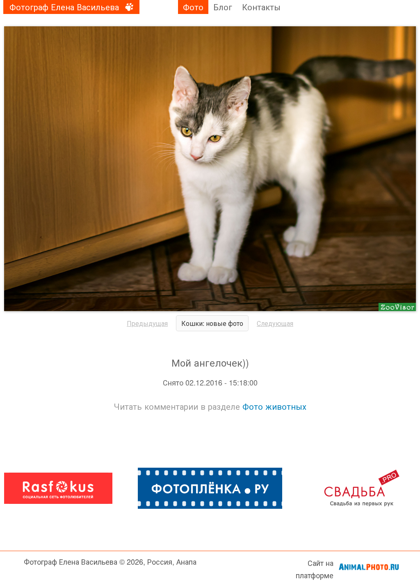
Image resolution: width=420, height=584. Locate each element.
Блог (222, 7)
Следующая (275, 323)
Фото (193, 7)
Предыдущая (147, 323)
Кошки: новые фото (212, 323)
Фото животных (274, 406)
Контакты (261, 7)
